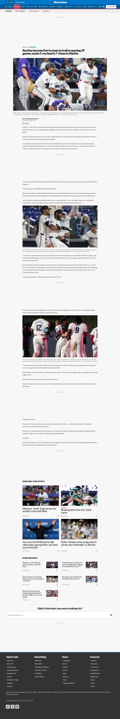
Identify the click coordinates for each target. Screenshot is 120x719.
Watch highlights (20, 11)
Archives (9, 686)
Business (60, 6)
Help (102, 692)
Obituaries (93, 664)
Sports (16, 6)
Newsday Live (11, 673)
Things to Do (68, 6)
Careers (9, 676)
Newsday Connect (40, 670)
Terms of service (11, 692)
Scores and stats (34, 11)
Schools (78, 6)
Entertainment (95, 673)
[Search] (111, 615)
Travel (92, 683)
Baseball (8, 11)
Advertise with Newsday (93, 692)
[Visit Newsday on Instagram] (17, 707)
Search (100, 6)
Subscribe (10, 664)
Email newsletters (12, 670)
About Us (10, 660)
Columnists (46, 11)
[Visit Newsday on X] (12, 707)
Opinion (52, 6)
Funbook (93, 660)
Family (92, 680)
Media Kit (38, 660)
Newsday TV (92, 6)
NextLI (92, 686)
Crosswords (94, 667)
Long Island (9, 6)
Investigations (31, 6)
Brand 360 (38, 664)
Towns (65, 680)
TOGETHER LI (111, 6)
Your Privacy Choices (12, 694)
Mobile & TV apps (13, 680)
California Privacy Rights (45, 692)
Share (27, 123)
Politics (65, 670)
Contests (10, 683)
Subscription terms (22, 692)
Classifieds (38, 673)
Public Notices (39, 676)
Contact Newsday (65, 692)
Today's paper (11, 667)
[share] (58, 516)
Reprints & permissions (78, 692)
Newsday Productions (42, 667)
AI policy (107, 692)
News (23, 6)
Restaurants (43, 6)
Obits (85, 6)
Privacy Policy (33, 692)
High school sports (69, 683)
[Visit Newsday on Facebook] (8, 707)
